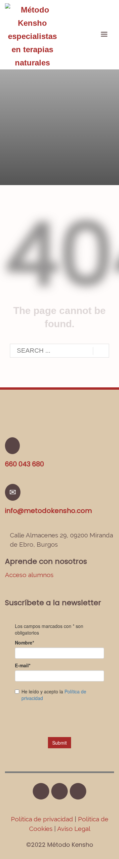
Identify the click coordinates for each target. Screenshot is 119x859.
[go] (101, 351)
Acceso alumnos (29, 574)
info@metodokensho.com (48, 510)
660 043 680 (24, 464)
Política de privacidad (43, 819)
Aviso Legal (73, 828)
